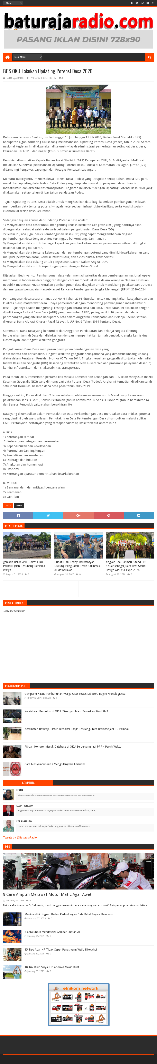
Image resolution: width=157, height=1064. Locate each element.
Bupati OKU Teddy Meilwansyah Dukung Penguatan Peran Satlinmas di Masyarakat (77, 566)
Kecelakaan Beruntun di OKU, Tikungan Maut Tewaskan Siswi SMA (66, 711)
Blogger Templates (49, 1059)
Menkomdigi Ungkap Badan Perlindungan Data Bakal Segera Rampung (69, 914)
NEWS (19, 505)
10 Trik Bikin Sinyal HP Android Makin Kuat (52, 967)
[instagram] (152, 3)
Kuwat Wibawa (24, 806)
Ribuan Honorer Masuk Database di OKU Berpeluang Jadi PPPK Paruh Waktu (73, 746)
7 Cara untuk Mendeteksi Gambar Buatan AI (52, 932)
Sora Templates (26, 1059)
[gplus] (142, 3)
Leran (19, 790)
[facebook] (132, 3)
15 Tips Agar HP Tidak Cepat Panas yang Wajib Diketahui (61, 949)
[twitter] (137, 3)
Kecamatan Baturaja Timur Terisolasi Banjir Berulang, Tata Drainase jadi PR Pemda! (77, 729)
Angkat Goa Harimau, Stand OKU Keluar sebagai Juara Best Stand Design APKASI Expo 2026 (126, 566)
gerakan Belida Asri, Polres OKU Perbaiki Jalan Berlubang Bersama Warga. (24, 566)
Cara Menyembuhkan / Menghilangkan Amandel (55, 764)
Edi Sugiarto (24, 821)
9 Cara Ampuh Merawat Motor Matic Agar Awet (47, 894)
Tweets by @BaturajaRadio (20, 837)
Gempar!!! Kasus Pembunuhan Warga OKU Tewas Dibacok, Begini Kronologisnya (75, 693)
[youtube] (148, 3)
